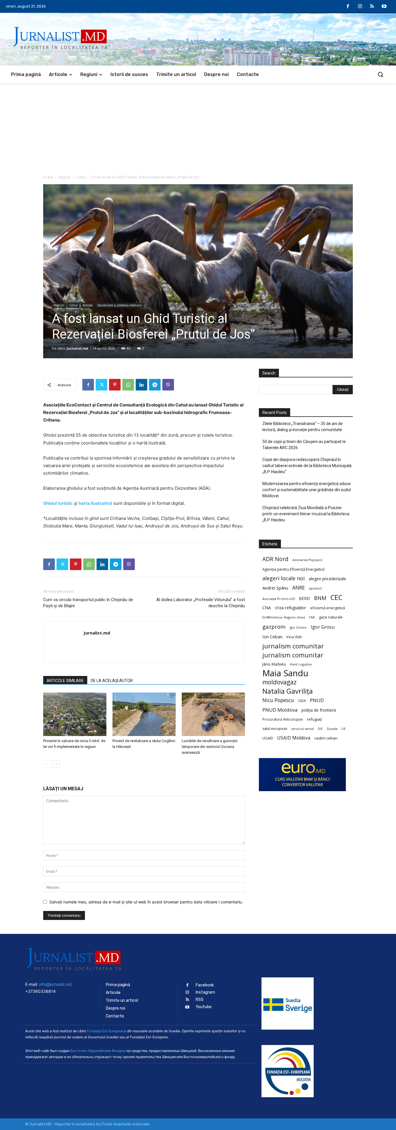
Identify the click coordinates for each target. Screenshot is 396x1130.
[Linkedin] (141, 384)
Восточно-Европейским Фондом (98, 1050)
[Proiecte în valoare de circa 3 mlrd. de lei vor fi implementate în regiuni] (74, 714)
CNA (266, 607)
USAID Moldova (293, 738)
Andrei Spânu (275, 588)
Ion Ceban (272, 636)
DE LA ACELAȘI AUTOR (112, 680)
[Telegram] (155, 384)
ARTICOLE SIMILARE (65, 680)
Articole (87, 305)
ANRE (298, 588)
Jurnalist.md (77, 348)
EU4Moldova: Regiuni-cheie (283, 617)
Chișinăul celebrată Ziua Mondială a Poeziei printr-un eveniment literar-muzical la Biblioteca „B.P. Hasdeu (305, 513)
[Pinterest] (115, 384)
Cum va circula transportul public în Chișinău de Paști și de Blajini (88, 602)
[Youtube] (384, 7)
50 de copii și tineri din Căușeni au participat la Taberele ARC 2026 (304, 444)
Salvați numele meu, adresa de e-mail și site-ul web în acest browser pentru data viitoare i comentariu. (146, 901)
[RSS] (372, 7)
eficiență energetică (327, 607)
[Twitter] (101, 384)
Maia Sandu (285, 673)
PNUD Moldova (279, 710)
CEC (336, 597)
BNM (320, 598)
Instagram (205, 992)
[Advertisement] (198, 126)
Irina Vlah (294, 636)
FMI (312, 617)
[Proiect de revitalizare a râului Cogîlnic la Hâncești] (144, 714)
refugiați (314, 719)
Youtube (204, 1006)
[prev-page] (46, 764)
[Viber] (168, 384)
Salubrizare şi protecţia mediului (119, 305)
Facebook (205, 985)
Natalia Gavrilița (287, 691)
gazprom (274, 626)
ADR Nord (275, 559)
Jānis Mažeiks (274, 664)
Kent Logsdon (301, 664)
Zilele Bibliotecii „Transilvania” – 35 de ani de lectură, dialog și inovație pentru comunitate (302, 426)
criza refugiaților (290, 607)
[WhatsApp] (128, 384)
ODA (302, 700)
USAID (267, 738)
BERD (304, 598)
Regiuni (64, 177)
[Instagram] (360, 7)
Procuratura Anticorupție (282, 719)
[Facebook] (348, 7)
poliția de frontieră (318, 710)
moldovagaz (279, 682)
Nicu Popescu (278, 700)
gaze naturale (331, 617)
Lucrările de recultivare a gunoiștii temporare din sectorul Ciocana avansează (209, 747)
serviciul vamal (302, 729)
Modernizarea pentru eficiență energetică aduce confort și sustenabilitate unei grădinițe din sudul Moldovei (306, 489)
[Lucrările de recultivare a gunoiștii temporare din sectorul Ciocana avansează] (213, 714)
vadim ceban (325, 738)
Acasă (48, 177)
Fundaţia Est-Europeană (106, 1031)
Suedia (332, 728)
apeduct (315, 588)
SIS (320, 728)
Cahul (80, 177)
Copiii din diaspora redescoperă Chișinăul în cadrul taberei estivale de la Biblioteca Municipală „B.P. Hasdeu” (307, 465)
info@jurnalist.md (55, 984)
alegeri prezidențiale (327, 578)
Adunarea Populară (307, 560)
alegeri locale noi (283, 578)
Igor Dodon (298, 627)
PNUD (317, 700)
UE (343, 729)
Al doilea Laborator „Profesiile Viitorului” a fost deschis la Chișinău (200, 602)
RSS (200, 999)
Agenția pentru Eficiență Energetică (293, 569)
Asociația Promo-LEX (278, 598)
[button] (380, 74)
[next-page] (56, 764)
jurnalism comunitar (293, 646)
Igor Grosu (323, 627)
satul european (274, 728)
